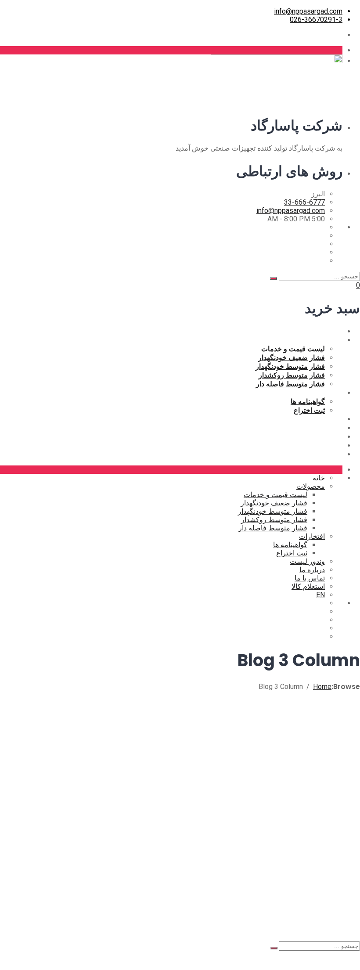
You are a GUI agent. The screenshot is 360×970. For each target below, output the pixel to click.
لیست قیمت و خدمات (293, 348)
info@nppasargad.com (308, 11)
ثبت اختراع (309, 410)
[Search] (273, 278)
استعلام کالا (325, 445)
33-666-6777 (304, 202)
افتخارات (329, 392)
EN (337, 454)
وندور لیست (324, 419)
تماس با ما (327, 436)
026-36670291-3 (316, 19)
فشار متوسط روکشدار (292, 375)
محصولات (328, 339)
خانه (336, 331)
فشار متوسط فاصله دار (290, 383)
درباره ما (329, 427)
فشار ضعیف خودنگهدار (291, 357)
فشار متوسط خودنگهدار (290, 366)
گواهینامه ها (308, 401)
